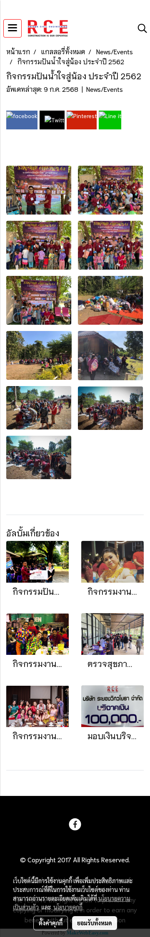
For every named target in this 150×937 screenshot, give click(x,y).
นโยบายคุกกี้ (67, 907)
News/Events (104, 88)
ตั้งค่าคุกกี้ (50, 923)
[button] (139, 28)
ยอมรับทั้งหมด (94, 923)
